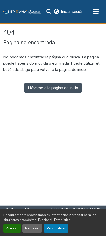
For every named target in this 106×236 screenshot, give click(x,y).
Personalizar (56, 228)
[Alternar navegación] (96, 11)
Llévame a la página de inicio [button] (53, 88)
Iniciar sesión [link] (72, 11)
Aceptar (12, 228)
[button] (22, 12)
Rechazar (32, 228)
